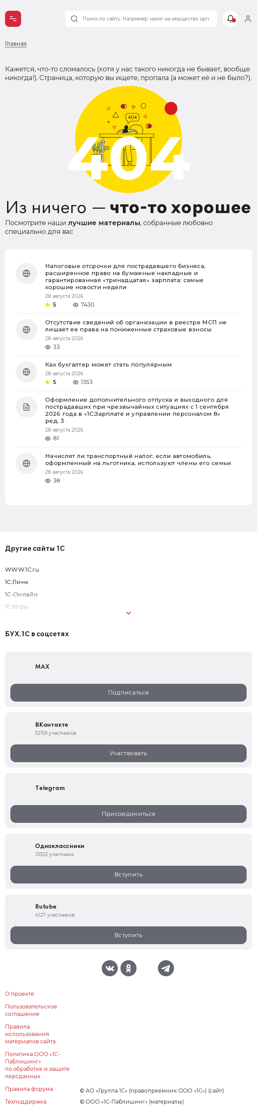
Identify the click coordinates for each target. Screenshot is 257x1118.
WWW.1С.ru (22, 569)
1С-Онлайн (21, 594)
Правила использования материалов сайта (30, 1034)
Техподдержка (26, 1102)
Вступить (128, 874)
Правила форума (29, 1089)
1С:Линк (16, 582)
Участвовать (128, 753)
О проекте (19, 994)
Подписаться (128, 692)
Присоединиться (129, 813)
